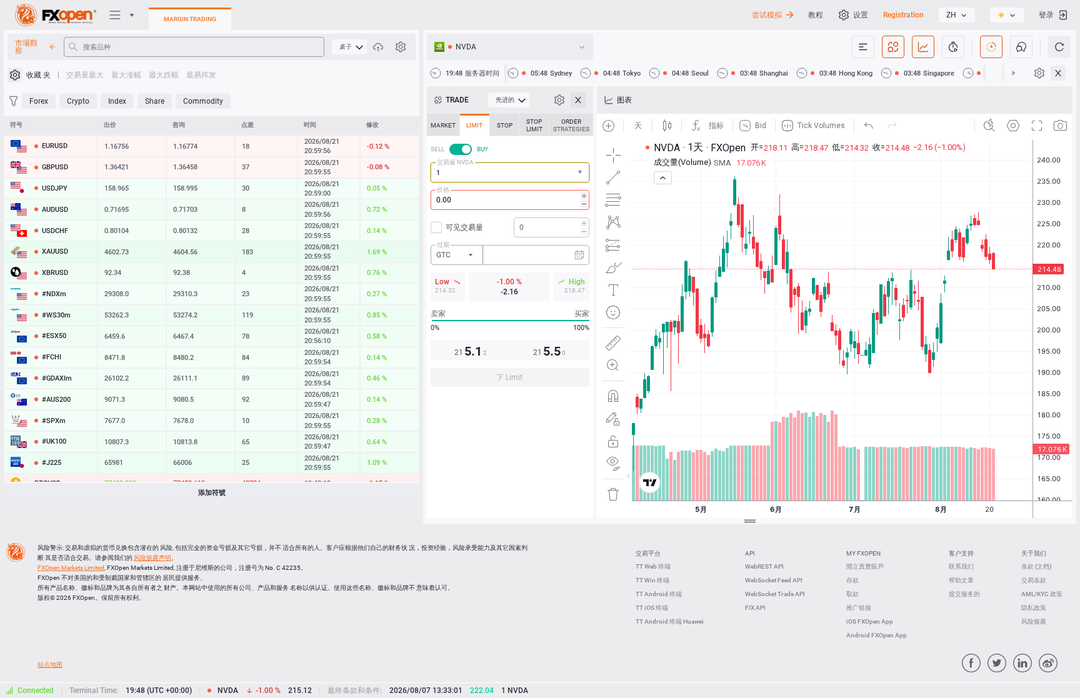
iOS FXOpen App (869, 621)
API (750, 553)
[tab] (443, 125)
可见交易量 (464, 227)
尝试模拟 (767, 15)
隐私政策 (1033, 607)
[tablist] (510, 254)
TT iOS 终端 (652, 607)
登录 (1046, 15)
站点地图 (50, 664)
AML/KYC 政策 (1041, 594)
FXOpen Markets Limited (71, 567)
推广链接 (858, 607)
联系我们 (961, 566)
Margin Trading (190, 19)
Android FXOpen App (876, 635)
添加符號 (212, 493)
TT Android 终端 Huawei (670, 621)
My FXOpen (863, 553)
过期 (443, 244)
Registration (903, 15)
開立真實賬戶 (865, 566)
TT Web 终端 (653, 566)
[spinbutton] (510, 200)
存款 (852, 580)
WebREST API (764, 566)
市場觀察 (26, 47)
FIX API (755, 607)
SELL (437, 149)
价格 (443, 189)
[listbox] (957, 14)
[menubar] (349, 46)
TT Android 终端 (659, 594)
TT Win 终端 (652, 580)
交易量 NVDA (455, 162)
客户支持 (961, 553)
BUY (482, 149)
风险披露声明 (152, 557)
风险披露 (1033, 621)
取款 (852, 594)
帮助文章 (961, 580)
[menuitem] (349, 46)
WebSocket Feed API (773, 580)
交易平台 (648, 553)
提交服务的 (964, 594)
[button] (581, 172)
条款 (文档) (1036, 566)
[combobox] (510, 172)
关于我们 (1033, 553)
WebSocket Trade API (775, 594)
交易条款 (1033, 580)
